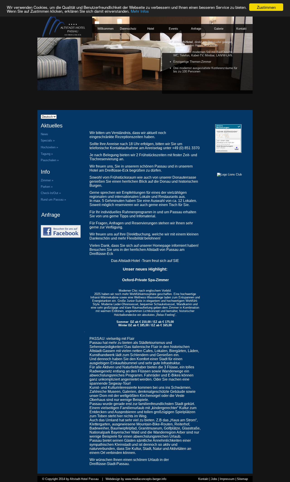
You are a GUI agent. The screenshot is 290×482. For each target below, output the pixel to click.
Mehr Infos (140, 11)
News (44, 134)
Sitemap (242, 479)
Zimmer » (47, 180)
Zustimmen (266, 7)
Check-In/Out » (51, 193)
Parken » (47, 186)
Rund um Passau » (53, 199)
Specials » (48, 140)
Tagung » (47, 154)
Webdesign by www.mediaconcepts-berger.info (136, 479)
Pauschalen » (50, 160)
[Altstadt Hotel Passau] (210, 119)
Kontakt (203, 479)
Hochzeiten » (49, 147)
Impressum (227, 479)
